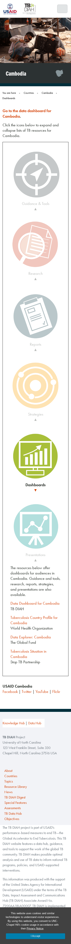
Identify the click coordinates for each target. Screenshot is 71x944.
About (8, 771)
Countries (10, 776)
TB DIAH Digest (14, 797)
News (8, 792)
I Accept (35, 936)
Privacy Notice (35, 928)
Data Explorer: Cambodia (30, 637)
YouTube (42, 691)
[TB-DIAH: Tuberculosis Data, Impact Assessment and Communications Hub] (29, 9)
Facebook (10, 691)
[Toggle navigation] (62, 9)
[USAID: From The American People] (11, 9)
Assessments (12, 808)
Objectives (11, 819)
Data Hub (34, 723)
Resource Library (15, 786)
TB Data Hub (13, 813)
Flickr (56, 691)
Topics (8, 781)
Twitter (27, 691)
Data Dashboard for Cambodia (35, 603)
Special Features (15, 802)
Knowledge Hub (14, 723)
